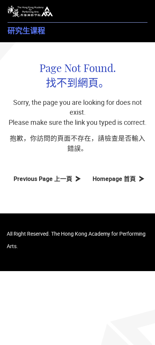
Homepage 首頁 (116, 179)
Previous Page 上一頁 (44, 179)
